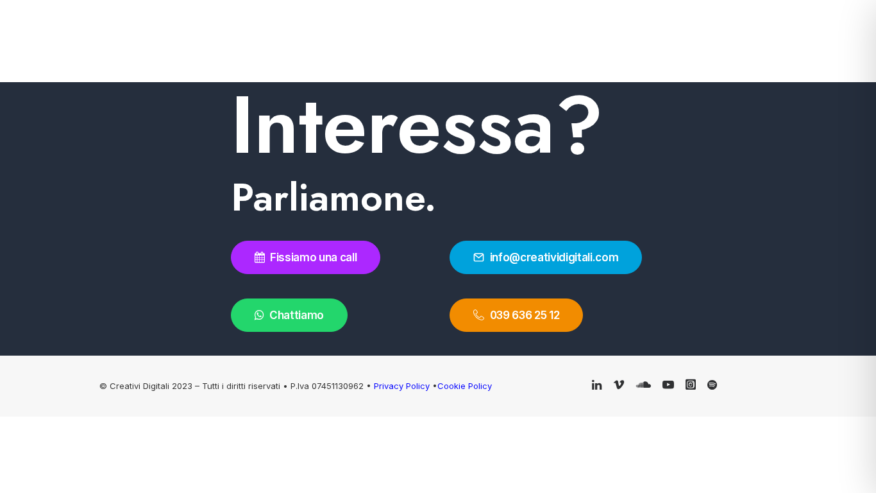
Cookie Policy (464, 386)
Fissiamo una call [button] (313, 257)
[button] (846, 36)
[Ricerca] (807, 36)
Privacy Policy (403, 386)
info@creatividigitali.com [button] (554, 257)
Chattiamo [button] (296, 315)
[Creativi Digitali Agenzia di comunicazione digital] (170, 36)
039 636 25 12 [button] (525, 315)
